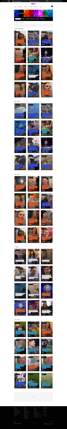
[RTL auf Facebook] (44, 423)
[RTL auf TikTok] (48, 423)
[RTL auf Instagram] (46, 423)
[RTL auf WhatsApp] (52, 423)
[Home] (33, 3)
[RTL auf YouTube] (50, 423)
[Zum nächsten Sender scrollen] (65, 1)
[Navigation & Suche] (52, 6)
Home (15, 421)
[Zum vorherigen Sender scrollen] (64, 1)
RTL (14, 22)
